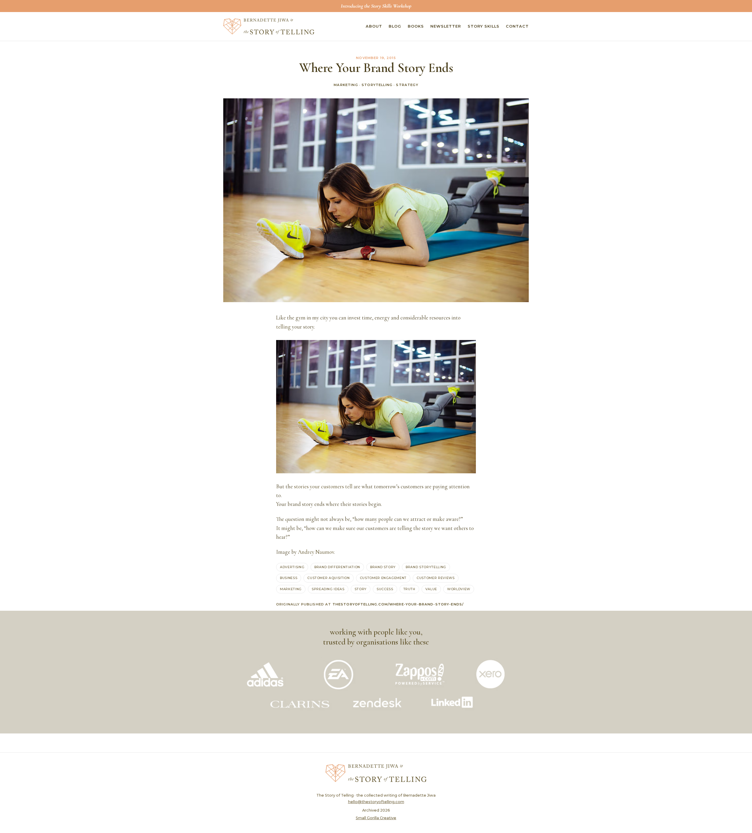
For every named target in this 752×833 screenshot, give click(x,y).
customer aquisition (328, 578)
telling (283, 327)
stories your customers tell (323, 486)
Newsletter (445, 26)
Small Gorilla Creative (376, 818)
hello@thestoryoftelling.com (376, 802)
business (288, 578)
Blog (395, 26)
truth (409, 589)
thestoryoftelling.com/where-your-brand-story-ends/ (398, 604)
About (374, 26)
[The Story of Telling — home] (268, 26)
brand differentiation (337, 567)
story (361, 589)
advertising (292, 567)
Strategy (407, 85)
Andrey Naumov (316, 552)
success (385, 589)
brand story (383, 567)
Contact (517, 26)
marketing (291, 589)
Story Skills (483, 26)
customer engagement (383, 578)
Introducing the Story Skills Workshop (376, 6)
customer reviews (435, 578)
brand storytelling (426, 567)
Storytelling (377, 85)
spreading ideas (328, 589)
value (431, 589)
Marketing (346, 85)
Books (416, 26)
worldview (458, 589)
